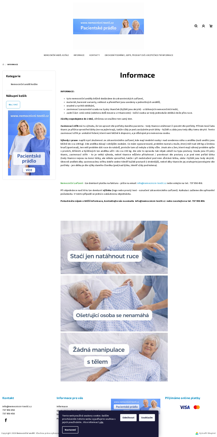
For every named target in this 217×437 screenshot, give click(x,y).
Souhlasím (147, 417)
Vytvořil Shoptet (207, 433)
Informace (62, 406)
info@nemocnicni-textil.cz (151, 183)
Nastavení (70, 429)
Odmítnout (128, 417)
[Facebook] (5, 420)
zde (101, 422)
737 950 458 (8, 410)
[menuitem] (56, 55)
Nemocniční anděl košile (24, 84)
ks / (13, 104)
